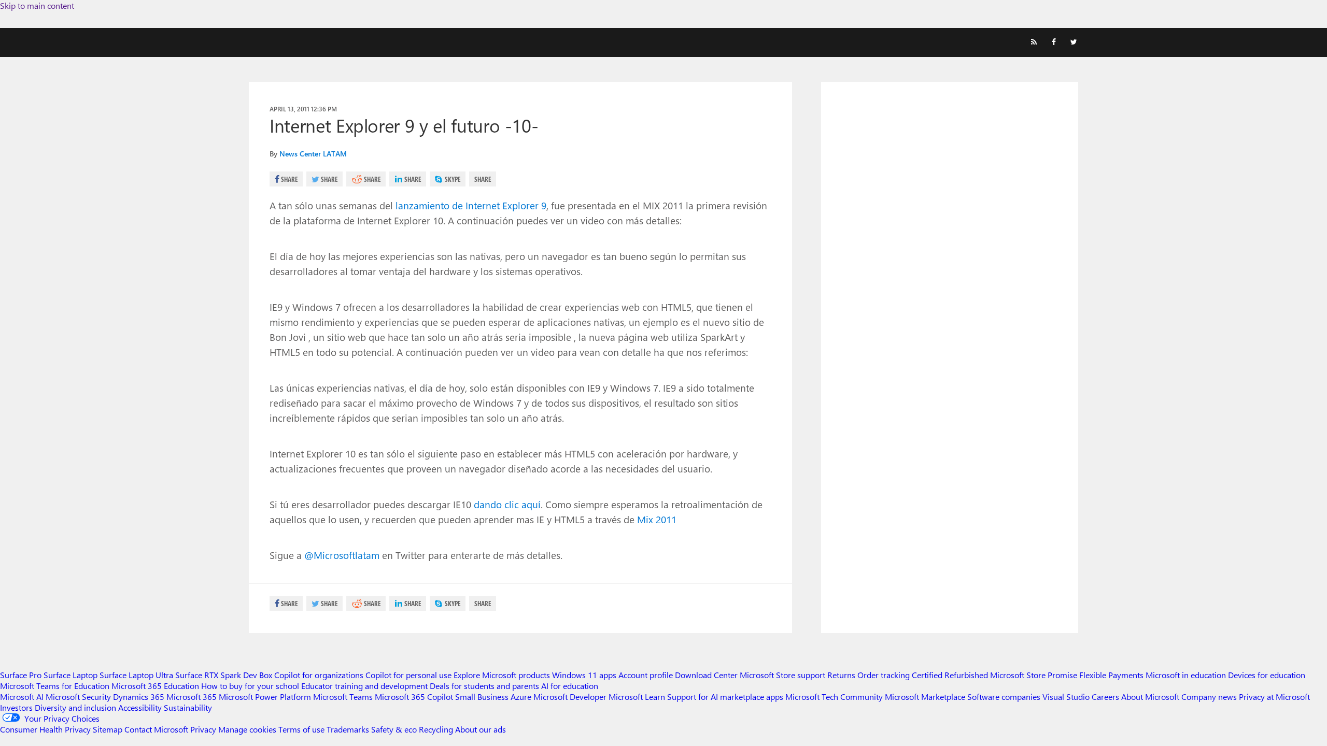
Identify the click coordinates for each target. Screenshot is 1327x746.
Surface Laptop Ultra (136, 674)
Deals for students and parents (484, 685)
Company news (1209, 696)
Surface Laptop (70, 674)
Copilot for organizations (318, 674)
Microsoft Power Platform (265, 696)
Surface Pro (20, 674)
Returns (841, 674)
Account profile (645, 674)
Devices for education (1266, 674)
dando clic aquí (507, 504)
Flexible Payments (1111, 674)
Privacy (204, 729)
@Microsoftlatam (341, 555)
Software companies (1003, 696)
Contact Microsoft (156, 729)
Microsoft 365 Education (155, 685)
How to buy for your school (250, 685)
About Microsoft (1150, 696)
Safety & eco (394, 729)
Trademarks (348, 729)
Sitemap (107, 729)
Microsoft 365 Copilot (414, 696)
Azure (521, 696)
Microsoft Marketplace (925, 696)
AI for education (569, 685)
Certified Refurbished (950, 674)
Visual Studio (1066, 696)
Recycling (436, 729)
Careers (1105, 696)
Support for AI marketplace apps (725, 696)
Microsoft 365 (191, 696)
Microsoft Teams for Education (54, 685)
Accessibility (140, 707)
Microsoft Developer (569, 696)
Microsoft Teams (343, 696)
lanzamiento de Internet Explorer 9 (471, 205)
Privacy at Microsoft (1274, 696)
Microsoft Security (78, 696)
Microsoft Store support (782, 674)
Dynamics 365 (138, 696)
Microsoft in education (1186, 674)
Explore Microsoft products (502, 674)
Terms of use (301, 729)
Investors (16, 707)
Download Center (706, 674)
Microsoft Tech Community (834, 696)
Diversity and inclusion (75, 707)
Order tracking (883, 674)
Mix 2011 (656, 519)
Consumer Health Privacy (45, 729)
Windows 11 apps (584, 674)
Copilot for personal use (408, 674)
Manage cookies (247, 729)
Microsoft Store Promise (1033, 674)
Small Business (482, 696)
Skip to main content (37, 5)
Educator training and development (364, 685)
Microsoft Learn (637, 696)
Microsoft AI (22, 696)
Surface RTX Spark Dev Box (223, 674)
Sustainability (188, 707)
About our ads (480, 729)
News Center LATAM (313, 154)
